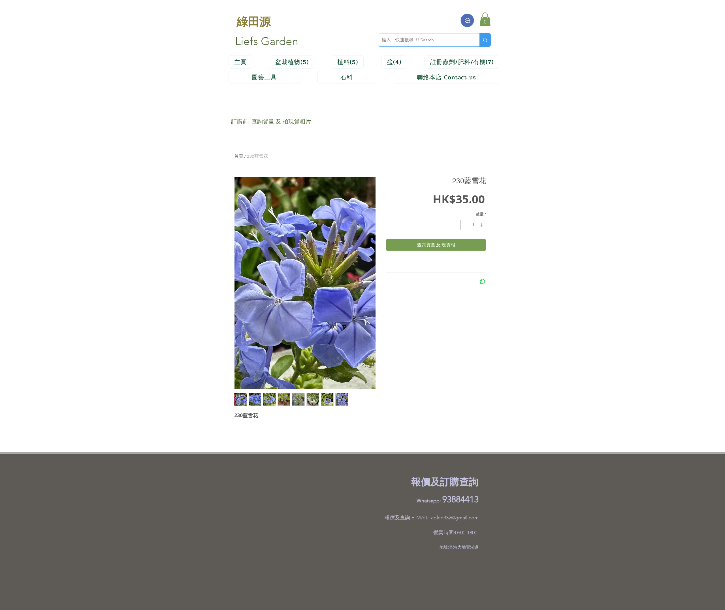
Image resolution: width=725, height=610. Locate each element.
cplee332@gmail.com (455, 518)
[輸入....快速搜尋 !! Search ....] (485, 39)
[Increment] (481, 225)
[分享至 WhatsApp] (482, 281)
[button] (485, 19)
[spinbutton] (473, 225)
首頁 (238, 156)
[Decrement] (464, 225)
